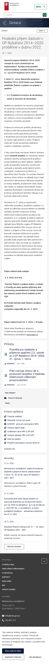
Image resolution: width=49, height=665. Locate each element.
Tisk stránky (10, 393)
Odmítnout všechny (13, 657)
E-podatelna (7, 573)
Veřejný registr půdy (16, 428)
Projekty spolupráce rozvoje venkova (23, 443)
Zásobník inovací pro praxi (18, 420)
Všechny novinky (14, 547)
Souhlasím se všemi (13, 651)
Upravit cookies (8, 589)
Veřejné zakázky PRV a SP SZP (20, 435)
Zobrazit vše (9, 449)
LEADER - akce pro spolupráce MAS (23, 424)
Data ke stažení (14, 439)
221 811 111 (10, 620)
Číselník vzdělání (14, 416)
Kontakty (6, 577)
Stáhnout (10, 364)
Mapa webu (6, 581)
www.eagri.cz (32, 334)
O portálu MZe (8, 565)
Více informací (35, 657)
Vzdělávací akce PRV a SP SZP (20, 431)
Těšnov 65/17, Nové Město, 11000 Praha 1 (14, 607)
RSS (3, 585)
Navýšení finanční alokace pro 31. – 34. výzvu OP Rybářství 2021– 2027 (24, 528)
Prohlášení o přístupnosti (13, 569)
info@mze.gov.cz (12, 616)
